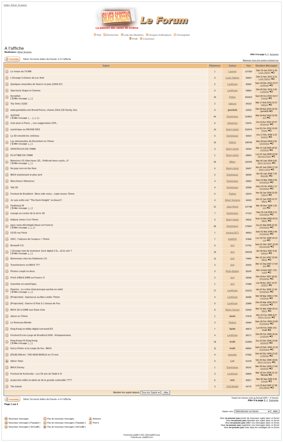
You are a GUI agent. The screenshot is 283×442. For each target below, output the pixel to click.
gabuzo (232, 103)
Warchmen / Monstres (22, 181)
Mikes (232, 161)
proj (264, 118)
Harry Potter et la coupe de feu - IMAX (31, 348)
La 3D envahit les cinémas (24, 135)
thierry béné (232, 129)
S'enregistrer (183, 35)
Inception (15, 96)
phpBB (135, 435)
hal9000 (232, 239)
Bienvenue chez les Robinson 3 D (28, 258)
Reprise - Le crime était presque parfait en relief (36, 289)
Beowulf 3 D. (17, 245)
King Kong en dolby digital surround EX (31, 329)
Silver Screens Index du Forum (40, 59)
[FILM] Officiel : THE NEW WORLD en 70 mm (34, 354)
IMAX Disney (17, 367)
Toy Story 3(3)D (18, 103)
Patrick (232, 142)
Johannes (232, 123)
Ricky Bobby (232, 271)
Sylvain (264, 98)
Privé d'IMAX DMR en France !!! (27, 277)
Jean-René (232, 206)
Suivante (274, 54)
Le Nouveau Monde (20, 322)
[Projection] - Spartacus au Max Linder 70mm (35, 297)
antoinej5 (264, 343)
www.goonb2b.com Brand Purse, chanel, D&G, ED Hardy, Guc (43, 110)
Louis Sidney (264, 72)
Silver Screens (24, 52)
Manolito (264, 176)
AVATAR (14, 115)
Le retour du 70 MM (20, 71)
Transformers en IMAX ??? (25, 265)
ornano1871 (232, 232)
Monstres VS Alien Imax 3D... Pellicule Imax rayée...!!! (39, 160)
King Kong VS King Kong (23, 340)
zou (264, 240)
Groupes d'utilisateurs (160, 35)
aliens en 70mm (19, 316)
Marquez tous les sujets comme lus (261, 60)
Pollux (232, 97)
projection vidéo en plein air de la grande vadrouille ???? (41, 380)
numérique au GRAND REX (25, 129)
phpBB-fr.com (147, 437)
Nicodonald (264, 246)
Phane (264, 130)
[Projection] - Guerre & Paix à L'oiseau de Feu (35, 303)
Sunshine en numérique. (23, 284)
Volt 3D (14, 187)
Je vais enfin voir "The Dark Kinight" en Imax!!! (36, 200)
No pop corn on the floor (23, 168)
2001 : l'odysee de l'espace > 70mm (29, 239)
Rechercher (112, 35)
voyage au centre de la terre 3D (27, 213)
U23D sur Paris (18, 232)
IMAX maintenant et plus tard (26, 174)
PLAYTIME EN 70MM (21, 155)
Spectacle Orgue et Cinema (25, 90)
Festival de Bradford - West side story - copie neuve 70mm (42, 193)
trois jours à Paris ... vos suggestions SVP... (33, 123)
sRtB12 (264, 285)
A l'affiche (14, 48)
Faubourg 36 (17, 205)
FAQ (99, 35)
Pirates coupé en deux (22, 271)
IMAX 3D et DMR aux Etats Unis (27, 309)
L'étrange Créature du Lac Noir (27, 77)
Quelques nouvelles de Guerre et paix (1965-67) (36, 84)
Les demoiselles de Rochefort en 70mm (32, 141)
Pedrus (232, 322)
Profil (135, 39)
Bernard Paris (264, 156)
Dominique (232, 116)
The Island (16, 386)
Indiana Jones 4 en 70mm (24, 219)
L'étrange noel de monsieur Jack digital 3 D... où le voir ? (41, 251)
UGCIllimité (232, 386)
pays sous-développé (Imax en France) (31, 225)
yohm (264, 272)
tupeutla (232, 354)
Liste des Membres (134, 35)
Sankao (264, 137)
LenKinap (232, 84)
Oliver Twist (16, 361)
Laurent (232, 71)
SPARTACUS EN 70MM (23, 149)
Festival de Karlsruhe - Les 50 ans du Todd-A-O (36, 373)
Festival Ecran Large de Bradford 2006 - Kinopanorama (40, 335)
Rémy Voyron (232, 309)
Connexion (148, 39)
